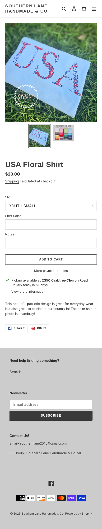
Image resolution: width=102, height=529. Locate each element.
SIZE (8, 197)
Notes (9, 234)
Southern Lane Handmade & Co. (27, 8)
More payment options (51, 271)
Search (15, 372)
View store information (28, 291)
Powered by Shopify (78, 513)
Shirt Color (13, 216)
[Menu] (94, 9)
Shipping (12, 181)
